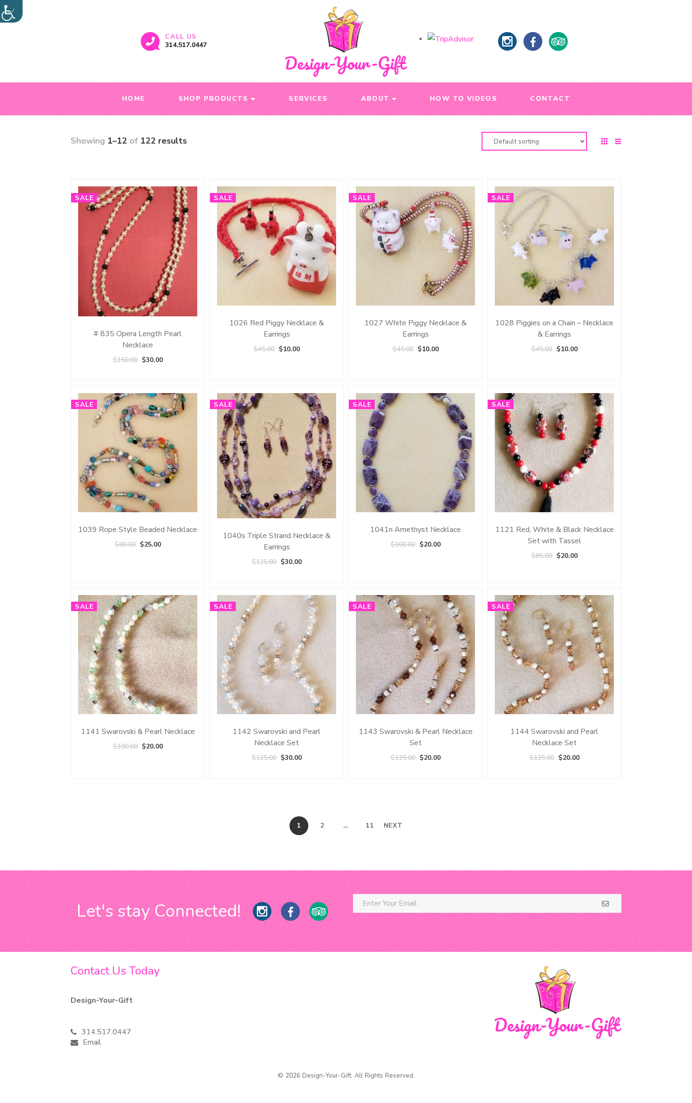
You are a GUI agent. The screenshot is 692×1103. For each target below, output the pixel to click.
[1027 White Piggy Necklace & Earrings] (415, 246)
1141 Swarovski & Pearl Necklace (138, 731)
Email (92, 1042)
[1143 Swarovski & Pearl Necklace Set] (415, 654)
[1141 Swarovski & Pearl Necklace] (137, 654)
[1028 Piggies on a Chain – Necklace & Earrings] (554, 246)
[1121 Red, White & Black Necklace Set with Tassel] (554, 452)
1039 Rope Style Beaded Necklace (137, 529)
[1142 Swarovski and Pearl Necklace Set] (276, 654)
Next (393, 825)
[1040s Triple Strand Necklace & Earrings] (276, 455)
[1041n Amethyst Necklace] (415, 452)
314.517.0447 (186, 44)
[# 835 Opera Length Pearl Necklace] (137, 251)
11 (369, 825)
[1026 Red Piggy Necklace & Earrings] (276, 246)
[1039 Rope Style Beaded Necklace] (137, 452)
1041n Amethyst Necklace (415, 529)
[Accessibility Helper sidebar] (11, 11)
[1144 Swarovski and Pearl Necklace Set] (554, 654)
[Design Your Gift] (346, 41)
